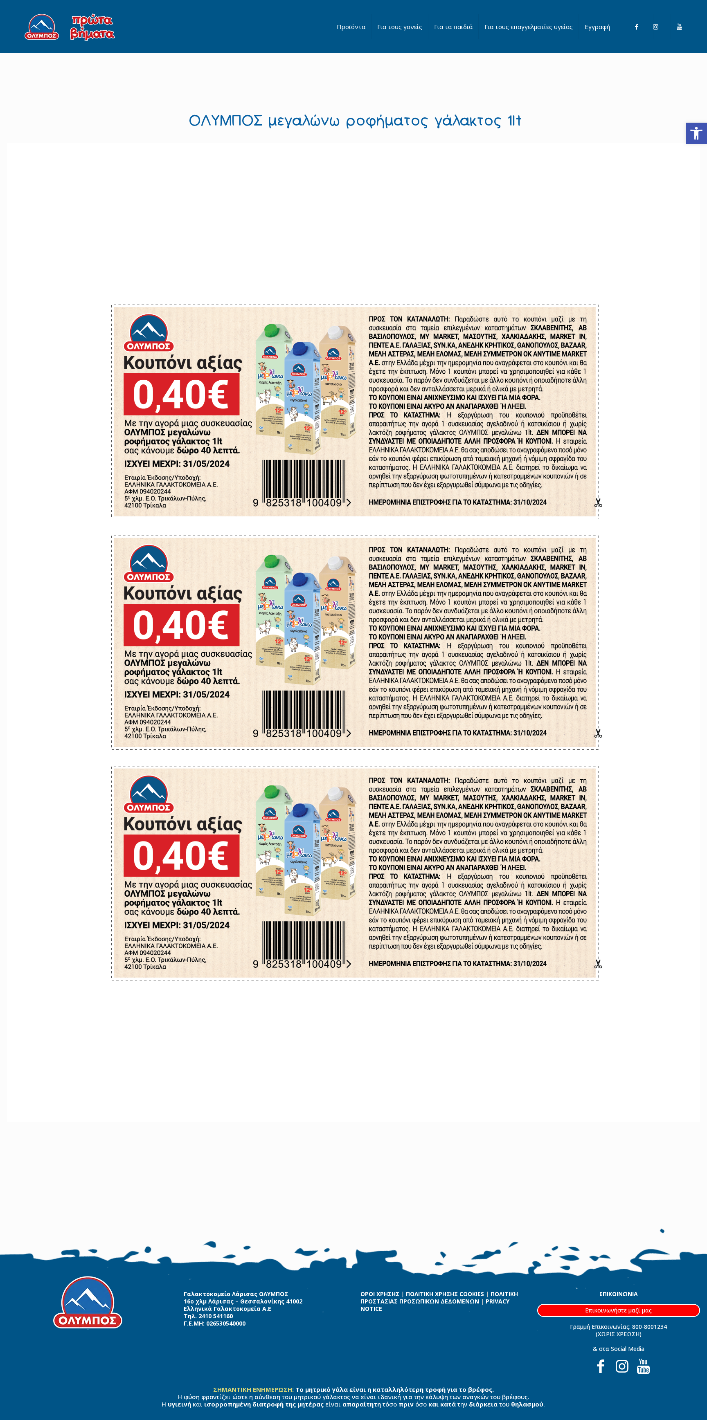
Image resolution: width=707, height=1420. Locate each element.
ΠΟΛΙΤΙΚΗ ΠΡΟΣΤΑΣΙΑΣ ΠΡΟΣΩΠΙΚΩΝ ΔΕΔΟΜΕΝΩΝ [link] (439, 1297)
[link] (696, 133)
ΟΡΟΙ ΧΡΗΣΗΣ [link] (379, 1294)
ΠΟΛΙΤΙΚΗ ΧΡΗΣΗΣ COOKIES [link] (445, 1294)
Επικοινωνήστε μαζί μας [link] (618, 1310)
